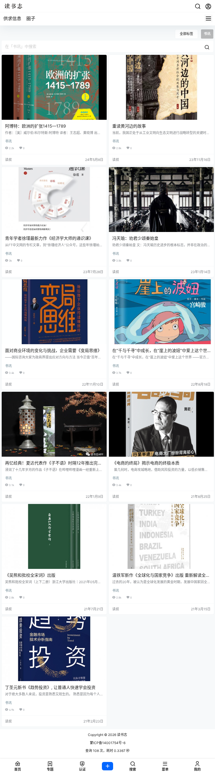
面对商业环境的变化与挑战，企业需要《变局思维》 (53, 350)
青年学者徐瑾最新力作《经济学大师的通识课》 (49, 238)
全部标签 (186, 34)
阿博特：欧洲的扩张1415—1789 (35, 126)
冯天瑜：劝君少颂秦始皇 (135, 238)
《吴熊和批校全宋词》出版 (30, 575)
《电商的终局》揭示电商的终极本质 (145, 463)
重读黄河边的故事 (129, 126)
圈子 (30, 18)
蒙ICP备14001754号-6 (107, 743)
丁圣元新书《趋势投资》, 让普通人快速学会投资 (50, 687)
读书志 (121, 735)
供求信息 (12, 18)
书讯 (8, 141)
